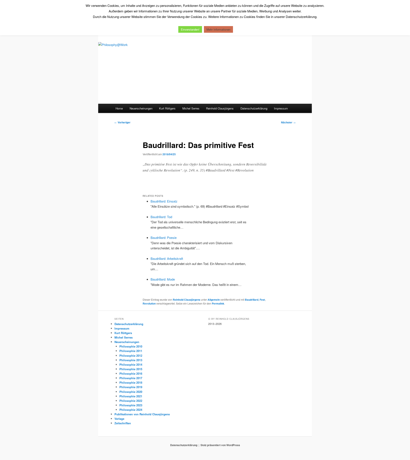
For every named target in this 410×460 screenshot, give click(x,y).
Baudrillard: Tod (161, 216)
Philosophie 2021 (130, 396)
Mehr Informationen (218, 29)
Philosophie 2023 (130, 405)
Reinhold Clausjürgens (220, 108)
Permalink (218, 303)
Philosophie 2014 (130, 364)
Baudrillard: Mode (163, 279)
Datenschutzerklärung (253, 108)
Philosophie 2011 (130, 351)
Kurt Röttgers (167, 108)
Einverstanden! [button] (190, 29)
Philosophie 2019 (130, 387)
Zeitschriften (122, 423)
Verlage (119, 419)
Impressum (281, 108)
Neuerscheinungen (141, 108)
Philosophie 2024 (130, 410)
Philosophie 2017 (130, 378)
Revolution (149, 303)
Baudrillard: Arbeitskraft (167, 258)
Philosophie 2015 (130, 369)
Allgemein (214, 300)
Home (119, 108)
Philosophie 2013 (130, 360)
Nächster (288, 122)
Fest (262, 300)
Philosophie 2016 (130, 373)
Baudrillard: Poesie (164, 237)
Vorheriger (122, 122)
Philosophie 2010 (130, 346)
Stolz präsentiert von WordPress (220, 445)
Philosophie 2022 (130, 401)
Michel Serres (190, 108)
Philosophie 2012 (130, 356)
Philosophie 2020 (130, 392)
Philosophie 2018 (130, 382)
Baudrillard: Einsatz (164, 201)
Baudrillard (251, 300)
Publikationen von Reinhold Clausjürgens (142, 414)
